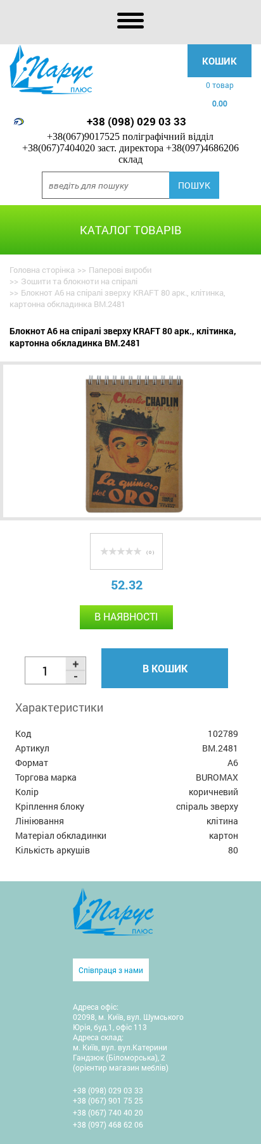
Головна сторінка (42, 269)
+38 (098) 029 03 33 (136, 121)
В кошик (165, 668)
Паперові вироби (120, 269)
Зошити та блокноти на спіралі (79, 281)
